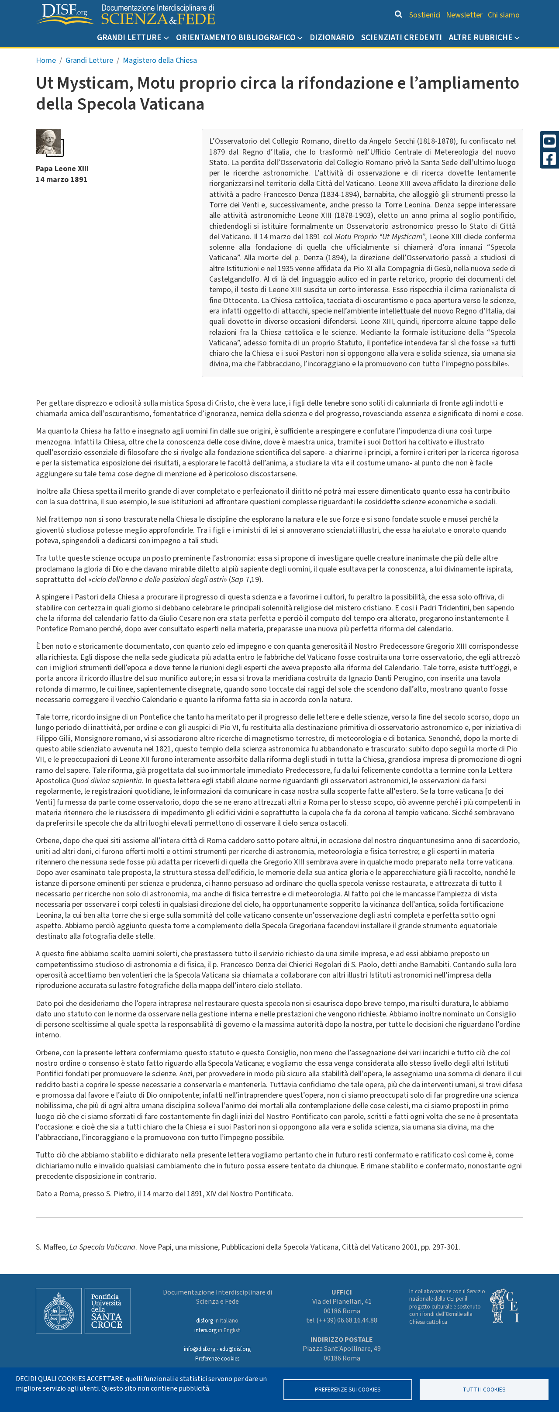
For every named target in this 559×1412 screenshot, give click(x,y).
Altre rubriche (481, 37)
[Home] (125, 14)
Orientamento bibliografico (236, 37)
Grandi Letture (129, 37)
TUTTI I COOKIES (484, 1389)
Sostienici (425, 15)
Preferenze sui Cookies (348, 1389)
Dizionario (332, 37)
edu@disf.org (235, 1349)
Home (46, 60)
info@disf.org (199, 1349)
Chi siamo (504, 15)
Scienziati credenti (401, 37)
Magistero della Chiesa (160, 60)
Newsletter (464, 15)
